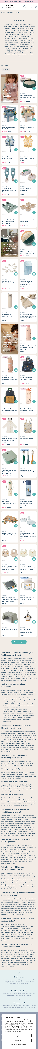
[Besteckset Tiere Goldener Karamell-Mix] (28, 456)
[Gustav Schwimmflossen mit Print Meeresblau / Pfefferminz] (9, 206)
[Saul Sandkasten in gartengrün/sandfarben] (28, 82)
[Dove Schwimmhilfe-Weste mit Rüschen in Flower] (28, 143)
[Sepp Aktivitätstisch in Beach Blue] (9, 113)
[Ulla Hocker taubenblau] (9, 615)
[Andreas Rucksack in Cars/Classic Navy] (28, 364)
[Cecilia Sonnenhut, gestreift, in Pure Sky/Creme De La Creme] (28, 267)
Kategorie (10, 12)
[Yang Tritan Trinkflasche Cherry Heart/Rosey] (28, 395)
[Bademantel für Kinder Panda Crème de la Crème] (9, 425)
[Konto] (28, 7)
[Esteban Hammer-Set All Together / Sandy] (9, 519)
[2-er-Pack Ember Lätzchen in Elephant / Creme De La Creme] (28, 553)
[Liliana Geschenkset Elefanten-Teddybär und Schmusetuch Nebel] (28, 301)
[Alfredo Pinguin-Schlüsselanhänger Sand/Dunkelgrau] (28, 615)
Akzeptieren (18, 1036)
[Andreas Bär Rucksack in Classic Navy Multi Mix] (9, 395)
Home (3, 12)
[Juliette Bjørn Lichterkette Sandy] (9, 267)
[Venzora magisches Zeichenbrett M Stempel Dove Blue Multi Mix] (9, 584)
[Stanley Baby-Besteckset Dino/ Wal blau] (9, 175)
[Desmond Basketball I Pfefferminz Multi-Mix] (28, 238)
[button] (2, 121)
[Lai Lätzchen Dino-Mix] (28, 425)
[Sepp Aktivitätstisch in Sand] (28, 113)
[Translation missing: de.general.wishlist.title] (32, 7)
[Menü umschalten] (2, 7)
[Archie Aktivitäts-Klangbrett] (28, 175)
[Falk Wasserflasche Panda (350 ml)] (9, 301)
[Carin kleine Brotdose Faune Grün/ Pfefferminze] (9, 456)
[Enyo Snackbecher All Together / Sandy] (28, 584)
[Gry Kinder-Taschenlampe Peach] (9, 488)
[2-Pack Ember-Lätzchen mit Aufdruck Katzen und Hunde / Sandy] (9, 553)
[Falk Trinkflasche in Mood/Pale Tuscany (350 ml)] (9, 364)
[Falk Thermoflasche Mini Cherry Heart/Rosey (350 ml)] (28, 332)
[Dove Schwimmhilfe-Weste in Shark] (9, 143)
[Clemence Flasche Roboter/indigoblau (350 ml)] (28, 488)
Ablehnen (18, 1040)
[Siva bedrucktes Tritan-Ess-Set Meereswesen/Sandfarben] (28, 519)
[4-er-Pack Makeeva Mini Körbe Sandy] (28, 206)
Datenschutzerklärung (15, 1031)
